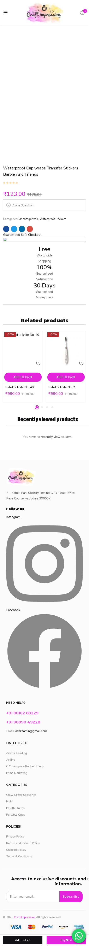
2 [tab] (42, 407)
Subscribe (71, 896)
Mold (9, 801)
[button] (22, 235)
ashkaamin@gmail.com (31, 731)
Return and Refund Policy (23, 843)
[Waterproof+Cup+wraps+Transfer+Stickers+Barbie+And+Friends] (14, 229)
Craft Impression (24, 917)
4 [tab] (52, 407)
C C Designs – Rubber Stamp (25, 766)
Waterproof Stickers (53, 219)
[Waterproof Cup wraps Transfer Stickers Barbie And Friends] (6, 229)
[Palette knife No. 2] (66, 350)
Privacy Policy (15, 837)
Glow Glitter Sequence (21, 795)
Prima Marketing (16, 773)
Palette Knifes (15, 808)
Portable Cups (15, 815)
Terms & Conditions (19, 856)
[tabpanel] (22, 367)
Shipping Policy (16, 850)
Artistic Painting (16, 753)
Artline (10, 760)
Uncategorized (28, 219)
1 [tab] (37, 407)
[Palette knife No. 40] (23, 350)
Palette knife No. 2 (61, 387)
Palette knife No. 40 (19, 387)
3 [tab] (47, 407)
